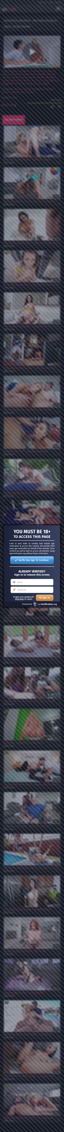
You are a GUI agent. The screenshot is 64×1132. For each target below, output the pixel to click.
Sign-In (46, 597)
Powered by (27, 604)
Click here (19, 599)
